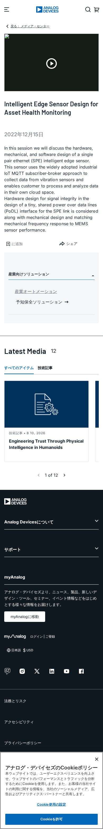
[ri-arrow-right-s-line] (64, 475)
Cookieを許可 (51, 819)
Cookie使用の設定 (51, 804)
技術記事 (45, 367)
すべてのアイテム (19, 367)
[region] (51, 790)
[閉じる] (96, 759)
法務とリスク (15, 701)
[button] (28, 243)
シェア (71, 243)
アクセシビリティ (19, 722)
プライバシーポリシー (22, 743)
